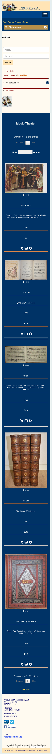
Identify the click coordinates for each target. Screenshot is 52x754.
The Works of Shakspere (26, 511)
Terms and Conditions (38, 745)
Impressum (25, 745)
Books (12, 75)
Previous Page (21, 22)
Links (21, 747)
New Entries (10, 71)
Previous (19, 143)
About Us (9, 745)
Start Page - (8, 22)
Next (34, 143)
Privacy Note (12, 747)
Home (5, 75)
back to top (26, 689)
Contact (17, 745)
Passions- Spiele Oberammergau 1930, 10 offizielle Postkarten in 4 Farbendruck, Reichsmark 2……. (26, 216)
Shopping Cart (27, 27)
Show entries (26, 152)
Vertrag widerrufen (37, 747)
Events (26, 747)
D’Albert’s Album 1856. (26, 303)
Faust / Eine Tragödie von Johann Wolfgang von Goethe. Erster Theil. (26, 632)
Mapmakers (10, 90)
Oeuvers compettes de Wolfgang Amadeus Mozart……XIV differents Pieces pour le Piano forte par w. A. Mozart (26, 388)
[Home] (23, 7)
